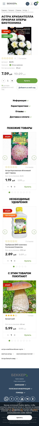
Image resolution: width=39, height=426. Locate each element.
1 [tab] (9, 192)
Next (34, 157)
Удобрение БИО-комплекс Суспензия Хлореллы (16, 246)
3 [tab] (15, 192)
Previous (5, 157)
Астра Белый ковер (9, 358)
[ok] (32, 399)
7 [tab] (27, 192)
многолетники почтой (24, 354)
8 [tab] (29, 192)
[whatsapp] (6, 399)
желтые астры (7, 354)
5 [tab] (21, 192)
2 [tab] (12, 192)
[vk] (27, 399)
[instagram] (16, 399)
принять (19, 417)
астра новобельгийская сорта (12, 349)
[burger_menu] (4, 3)
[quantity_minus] (8, 186)
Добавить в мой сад (27, 88)
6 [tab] (24, 192)
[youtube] (22, 399)
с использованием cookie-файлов (22, 412)
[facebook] (11, 399)
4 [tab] (18, 192)
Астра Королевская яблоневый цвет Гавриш (18, 172)
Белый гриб (10, 319)
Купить (27, 81)
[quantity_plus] (14, 186)
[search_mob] (27, 4)
